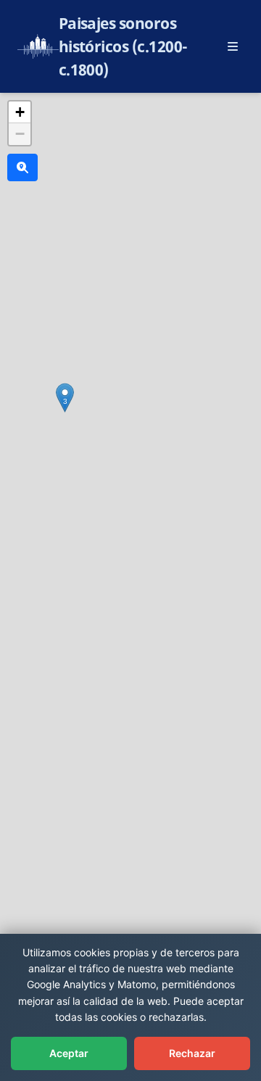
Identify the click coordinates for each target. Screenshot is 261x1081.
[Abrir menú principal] (233, 46)
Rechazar (192, 1053)
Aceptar (68, 1053)
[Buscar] (22, 167)
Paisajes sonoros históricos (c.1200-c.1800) (123, 46)
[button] (65, 398)
